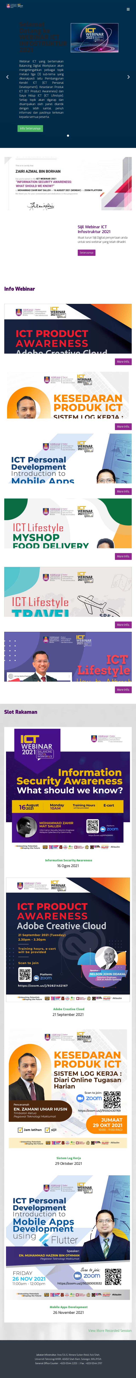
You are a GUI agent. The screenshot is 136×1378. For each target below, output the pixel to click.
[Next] (128, 75)
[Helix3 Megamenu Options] (127, 9)
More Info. (123, 362)
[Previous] (7, 75)
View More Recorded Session (110, 1330)
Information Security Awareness (68, 860)
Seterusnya (86, 252)
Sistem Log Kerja (68, 1158)
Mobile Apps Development (69, 1307)
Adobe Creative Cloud (68, 1009)
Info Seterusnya (30, 128)
